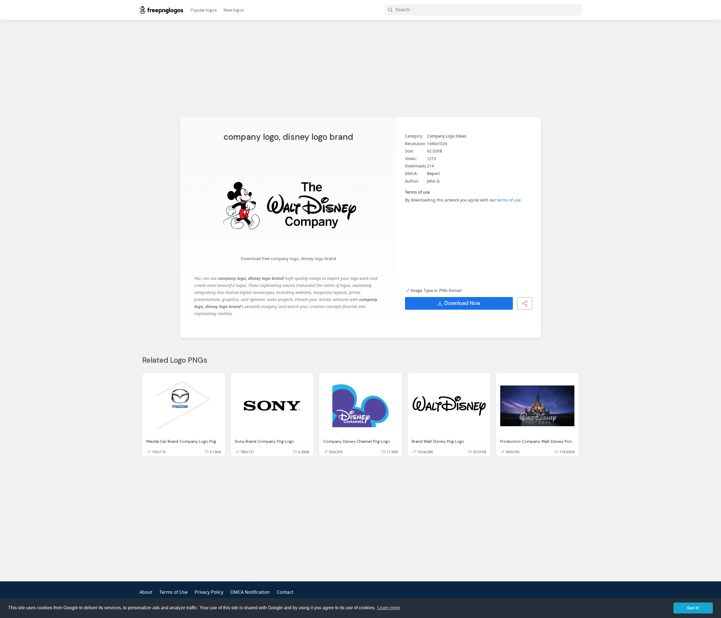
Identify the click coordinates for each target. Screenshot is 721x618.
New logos (234, 10)
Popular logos (204, 10)
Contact (285, 592)
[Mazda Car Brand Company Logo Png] (183, 405)
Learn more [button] (388, 607)
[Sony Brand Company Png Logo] (272, 405)
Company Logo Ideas (446, 136)
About (145, 592)
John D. (433, 181)
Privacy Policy (209, 592)
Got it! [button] (693, 608)
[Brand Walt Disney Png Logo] (449, 405)
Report (433, 173)
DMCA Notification (250, 592)
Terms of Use (173, 592)
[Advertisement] (360, 71)
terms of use (509, 200)
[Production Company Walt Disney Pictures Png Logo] (537, 405)
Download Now (462, 303)
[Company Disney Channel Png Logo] (360, 405)
